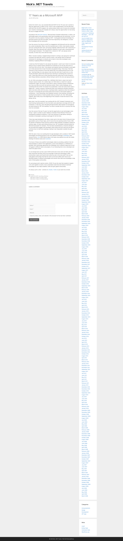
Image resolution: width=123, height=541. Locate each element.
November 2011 (86, 367)
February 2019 (85, 237)
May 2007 (84, 468)
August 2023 (85, 147)
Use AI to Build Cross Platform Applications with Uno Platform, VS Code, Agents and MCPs (87, 41)
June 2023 (84, 151)
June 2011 (84, 375)
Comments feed (86, 530)
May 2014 (84, 324)
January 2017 (85, 280)
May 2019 (84, 231)
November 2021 (86, 174)
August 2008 (85, 439)
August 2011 (85, 371)
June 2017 (84, 272)
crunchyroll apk (85, 74)
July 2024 (84, 126)
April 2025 (84, 112)
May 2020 (84, 210)
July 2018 (84, 248)
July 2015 (84, 299)
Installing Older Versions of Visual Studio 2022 (88, 65)
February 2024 (85, 136)
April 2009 (84, 426)
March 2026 (85, 97)
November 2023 (86, 141)
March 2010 (85, 404)
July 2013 (84, 338)
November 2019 (86, 221)
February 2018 (85, 258)
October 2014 (85, 315)
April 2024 (84, 132)
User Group (41, 176)
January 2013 (85, 348)
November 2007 (86, 457)
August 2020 (85, 204)
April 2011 (84, 379)
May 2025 (84, 110)
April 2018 (84, 254)
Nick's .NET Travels (39, 4)
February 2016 (85, 289)
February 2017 (85, 278)
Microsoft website (42, 34)
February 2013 (85, 346)
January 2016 (85, 291)
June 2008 (84, 443)
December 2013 (86, 334)
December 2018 (86, 239)
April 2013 (84, 342)
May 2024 (84, 130)
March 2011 (85, 381)
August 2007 (85, 463)
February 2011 (85, 383)
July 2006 (84, 488)
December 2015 (86, 293)
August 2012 (85, 356)
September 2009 (86, 416)
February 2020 (85, 215)
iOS (35, 176)
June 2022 (84, 167)
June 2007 (84, 466)
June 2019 (84, 229)
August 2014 (85, 319)
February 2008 (85, 451)
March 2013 (85, 344)
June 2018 (84, 250)
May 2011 (84, 377)
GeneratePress (70, 539)
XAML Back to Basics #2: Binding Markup (39, 178)
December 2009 (86, 410)
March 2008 (85, 449)
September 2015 (86, 295)
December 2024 (86, 120)
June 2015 (84, 301)
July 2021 (84, 182)
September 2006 (86, 484)
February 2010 (85, 406)
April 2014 (84, 326)
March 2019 (85, 235)
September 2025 (86, 104)
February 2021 (85, 192)
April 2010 (84, 402)
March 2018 (85, 256)
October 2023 (85, 143)
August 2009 (85, 418)
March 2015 (85, 307)
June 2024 (84, 128)
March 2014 (85, 328)
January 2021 (85, 194)
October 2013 (85, 336)
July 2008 (84, 441)
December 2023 (86, 139)
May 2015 (84, 303)
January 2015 (85, 311)
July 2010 (84, 396)
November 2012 (86, 352)
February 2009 (85, 429)
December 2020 (86, 196)
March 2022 (85, 171)
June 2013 (84, 340)
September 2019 (86, 223)
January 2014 (85, 332)
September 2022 (86, 165)
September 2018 (86, 245)
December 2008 (86, 433)
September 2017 (86, 268)
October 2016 (85, 283)
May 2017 (84, 274)
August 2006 (85, 486)
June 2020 (84, 208)
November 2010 (86, 389)
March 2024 (85, 134)
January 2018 (85, 260)
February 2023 (85, 157)
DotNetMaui (66, 135)
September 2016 (86, 285)
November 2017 (86, 264)
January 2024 (85, 138)
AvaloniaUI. (48, 138)
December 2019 (86, 219)
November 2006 (86, 480)
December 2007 (86, 455)
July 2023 (84, 149)
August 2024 (85, 124)
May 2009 (84, 424)
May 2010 (84, 400)
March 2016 (85, 287)
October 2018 (85, 243)
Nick (83, 64)
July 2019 (84, 227)
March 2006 (85, 496)
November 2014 (86, 313)
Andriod (32, 176)
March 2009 (85, 427)
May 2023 (84, 153)
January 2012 (85, 363)
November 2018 (86, 241)
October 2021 (85, 176)
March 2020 (85, 213)
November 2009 (86, 412)
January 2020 (85, 217)
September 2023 (86, 145)
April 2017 (84, 276)
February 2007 (85, 474)
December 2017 (86, 262)
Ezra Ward (84, 69)
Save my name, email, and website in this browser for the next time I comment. (50, 215)
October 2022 (85, 163)
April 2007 (84, 470)
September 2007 (86, 461)
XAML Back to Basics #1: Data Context (38, 177)
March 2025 (85, 114)
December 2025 (86, 103)
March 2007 (85, 472)
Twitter (55, 169)
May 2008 (84, 445)
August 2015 (85, 297)
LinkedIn (50, 169)
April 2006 (84, 494)
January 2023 (85, 159)
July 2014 (84, 320)
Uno (39, 137)
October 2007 (85, 459)
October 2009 (85, 414)
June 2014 (84, 322)
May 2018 (84, 252)
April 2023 (84, 155)
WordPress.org (85, 532)
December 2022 (86, 161)
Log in (83, 526)
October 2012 (85, 354)
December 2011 (86, 365)
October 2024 (85, 122)
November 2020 (86, 198)
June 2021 (84, 184)
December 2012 (86, 350)
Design (83, 510)
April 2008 (84, 447)
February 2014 (85, 330)
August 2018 (85, 247)
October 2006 (85, 482)
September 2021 (86, 178)
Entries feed (85, 528)
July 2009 (84, 420)
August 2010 (85, 394)
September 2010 (86, 392)
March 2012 (85, 359)
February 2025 (85, 116)
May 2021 (84, 186)
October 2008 (85, 437)
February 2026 (85, 99)
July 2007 (84, 465)
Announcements (86, 508)
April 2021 (84, 188)
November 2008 (86, 435)
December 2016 (86, 282)
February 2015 (85, 309)
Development (85, 512)
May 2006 (84, 492)
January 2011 (85, 385)
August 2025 (85, 106)
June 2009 (84, 422)
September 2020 (86, 202)
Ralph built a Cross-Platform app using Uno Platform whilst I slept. (88, 29)
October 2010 (85, 391)
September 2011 (86, 369)
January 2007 (85, 476)
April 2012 (84, 357)
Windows (46, 176)
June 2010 (84, 398)
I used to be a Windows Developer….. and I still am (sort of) (88, 34)
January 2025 (85, 118)
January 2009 (85, 431)
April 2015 (84, 305)
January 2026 (85, 101)
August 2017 (85, 270)
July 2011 (84, 373)
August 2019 (85, 225)
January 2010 (85, 408)
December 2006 (86, 478)
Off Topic (32, 174)
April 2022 (84, 169)
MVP (37, 176)
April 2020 (84, 211)
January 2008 (85, 453)
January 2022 (85, 173)
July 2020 (84, 206)
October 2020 (85, 200)
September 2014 (86, 317)
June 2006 (84, 490)
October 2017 (85, 266)
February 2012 (85, 361)
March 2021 (85, 190)
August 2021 (85, 180)
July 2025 (84, 108)
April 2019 (84, 233)
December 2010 (86, 387)
